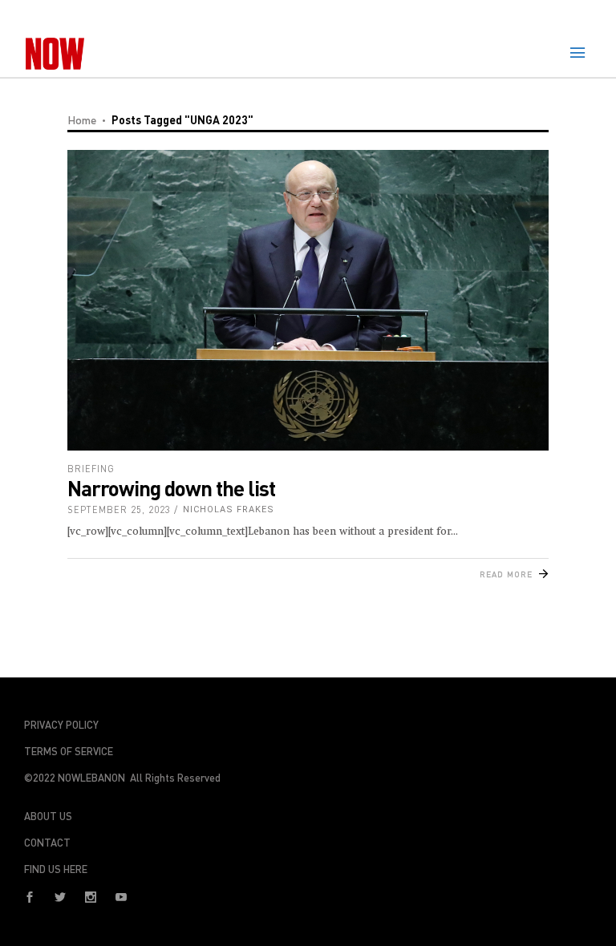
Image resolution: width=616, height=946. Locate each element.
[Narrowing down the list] (308, 300)
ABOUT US (48, 816)
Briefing (91, 468)
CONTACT (47, 842)
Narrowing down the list (171, 487)
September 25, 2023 (119, 509)
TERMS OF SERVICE (68, 751)
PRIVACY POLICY (61, 724)
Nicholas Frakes (228, 509)
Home (81, 120)
